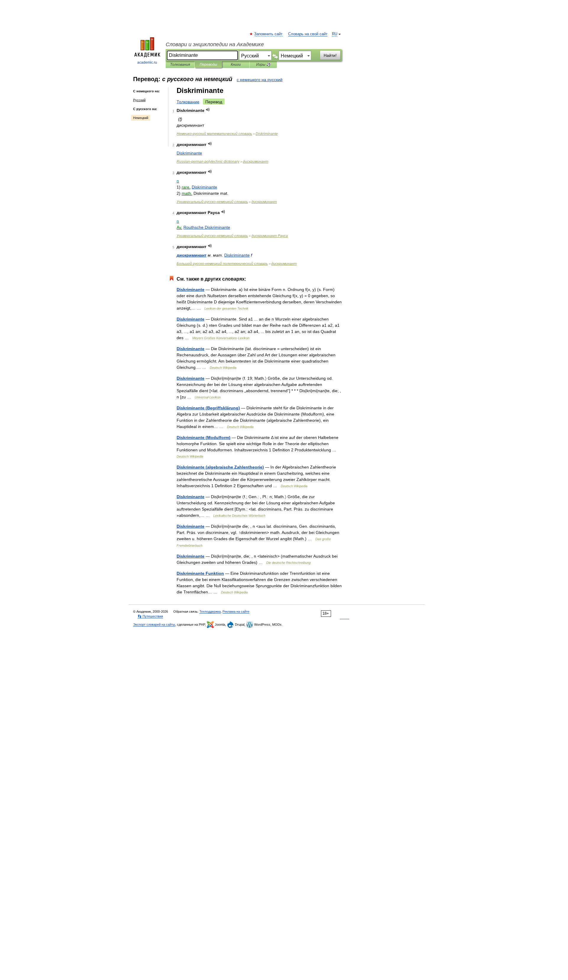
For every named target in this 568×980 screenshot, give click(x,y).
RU (334, 34)
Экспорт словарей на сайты (154, 624)
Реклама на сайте (235, 611)
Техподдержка (210, 611)
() (208, 407)
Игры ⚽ (263, 64)
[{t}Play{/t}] (208, 109)
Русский (139, 100)
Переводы (208, 64)
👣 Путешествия (150, 616)
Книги (236, 64)
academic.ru (147, 62)
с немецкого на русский (260, 79)
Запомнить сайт (269, 34)
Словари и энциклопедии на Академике (215, 44)
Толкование (188, 101)
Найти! (330, 55)
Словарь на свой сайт (307, 34)
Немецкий (140, 118)
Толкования (180, 64)
